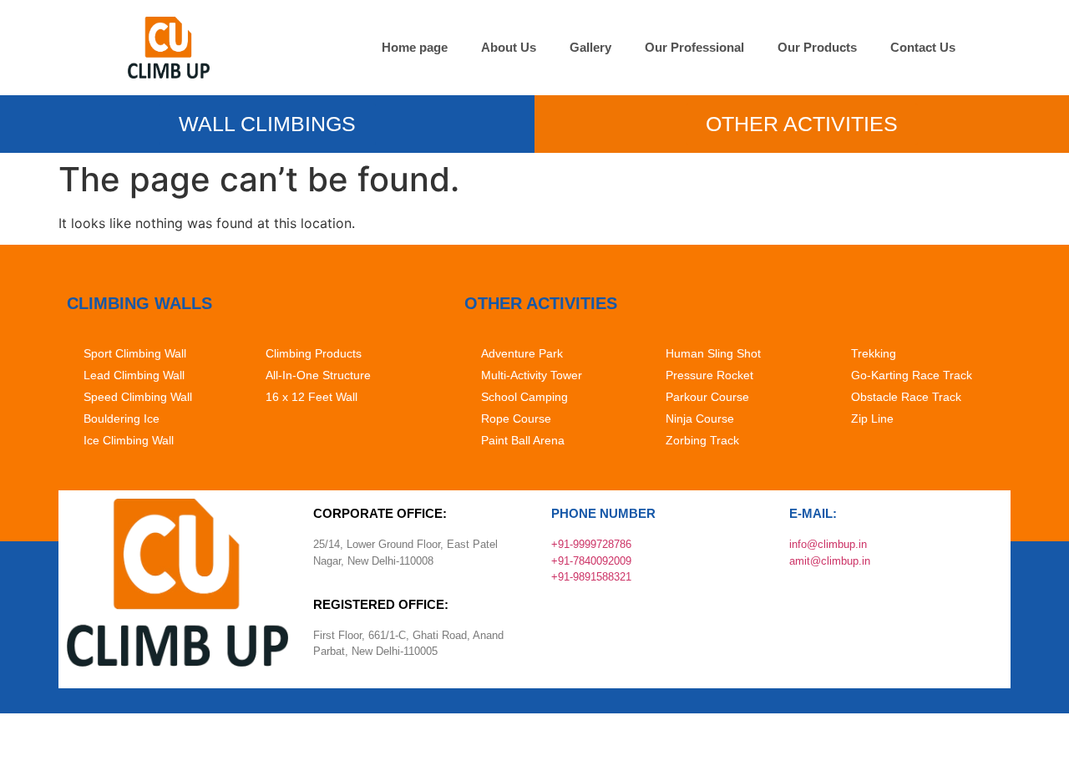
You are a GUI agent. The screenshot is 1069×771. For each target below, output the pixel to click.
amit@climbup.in (829, 561)
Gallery (590, 47)
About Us (508, 47)
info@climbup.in (828, 544)
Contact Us (922, 47)
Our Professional (694, 47)
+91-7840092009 (591, 561)
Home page (415, 47)
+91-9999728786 (591, 544)
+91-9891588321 (591, 577)
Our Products (817, 47)
